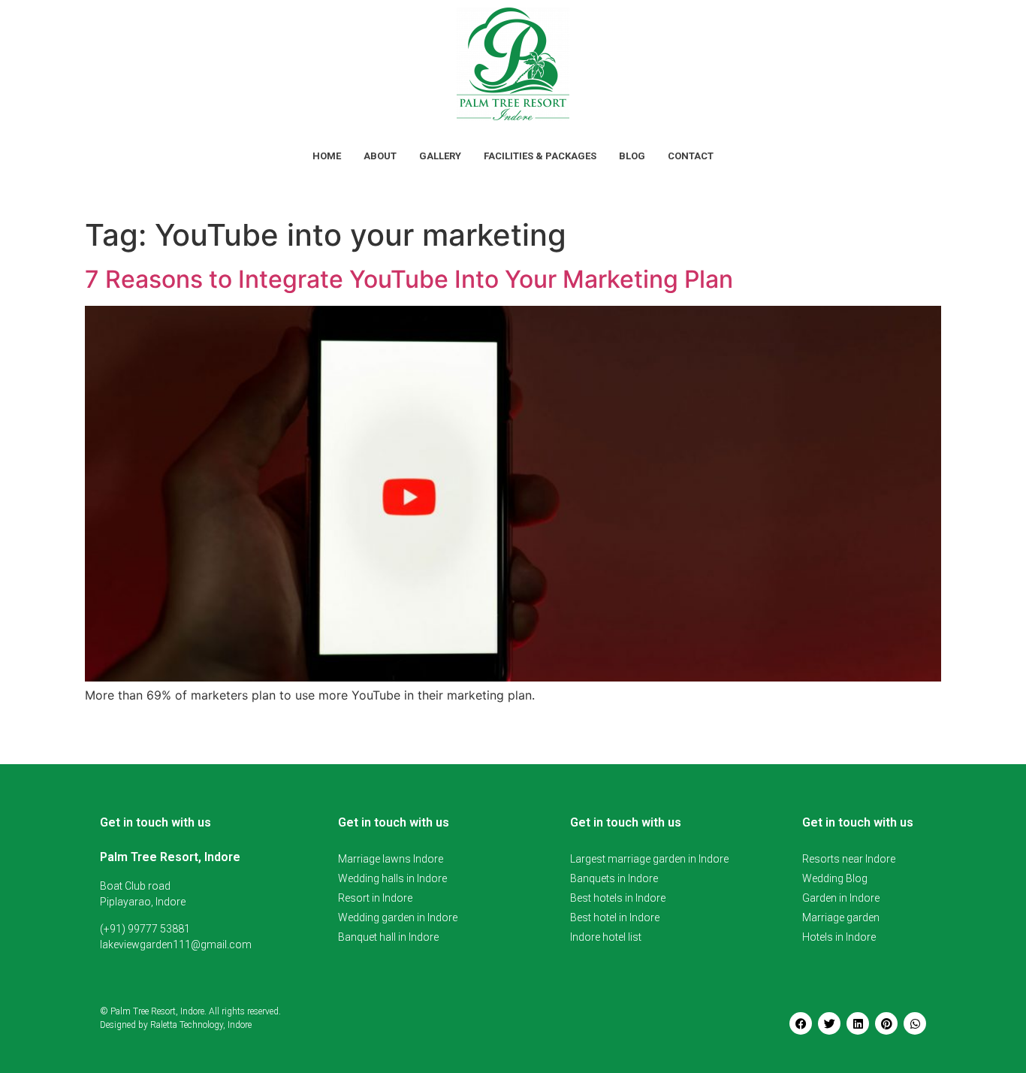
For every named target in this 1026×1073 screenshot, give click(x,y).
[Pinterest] (886, 1023)
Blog (632, 156)
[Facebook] (800, 1023)
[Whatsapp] (915, 1023)
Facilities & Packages (540, 156)
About (380, 156)
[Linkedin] (857, 1023)
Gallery (440, 156)
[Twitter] (829, 1023)
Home (326, 156)
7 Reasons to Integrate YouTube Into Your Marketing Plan (409, 279)
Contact (691, 156)
